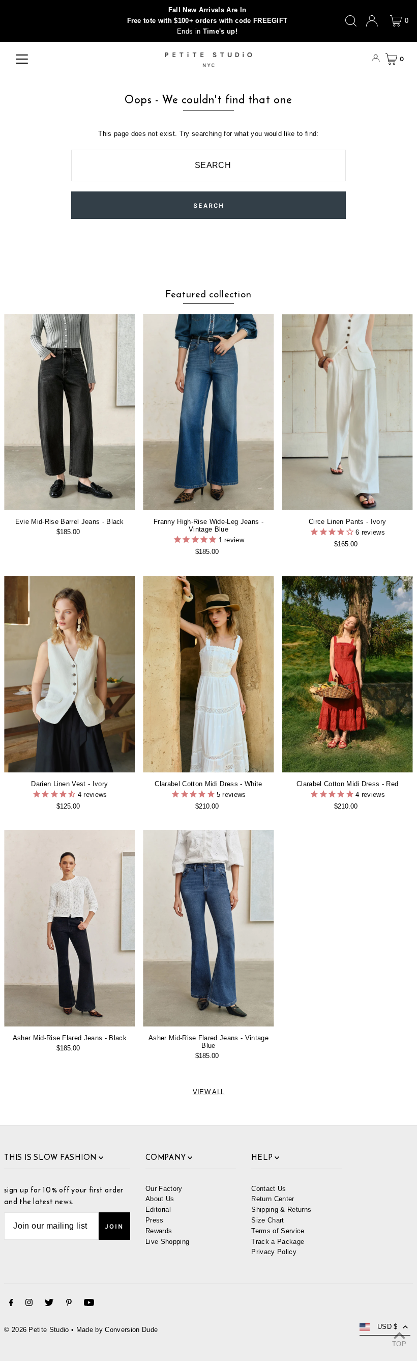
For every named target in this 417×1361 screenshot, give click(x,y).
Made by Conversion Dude (117, 1330)
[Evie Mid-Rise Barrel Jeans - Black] (69, 412)
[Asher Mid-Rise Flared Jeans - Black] (69, 928)
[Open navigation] (22, 59)
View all (209, 1092)
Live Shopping (167, 1241)
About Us (159, 1199)
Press (154, 1220)
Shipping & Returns (281, 1209)
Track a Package (277, 1241)
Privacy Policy (273, 1252)
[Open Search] (350, 20)
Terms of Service (277, 1231)
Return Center (272, 1199)
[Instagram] (29, 1304)
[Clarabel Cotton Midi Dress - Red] (347, 674)
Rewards (158, 1231)
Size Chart (267, 1220)
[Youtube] (89, 1304)
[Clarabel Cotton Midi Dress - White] (208, 674)
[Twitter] (49, 1304)
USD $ (387, 1326)
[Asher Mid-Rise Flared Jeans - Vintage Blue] (208, 928)
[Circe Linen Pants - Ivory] (347, 412)
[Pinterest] (69, 1304)
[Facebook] (11, 1304)
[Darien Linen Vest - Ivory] (69, 674)
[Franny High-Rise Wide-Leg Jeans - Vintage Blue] (208, 412)
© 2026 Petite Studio (36, 1330)
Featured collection (208, 294)
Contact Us (268, 1188)
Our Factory (164, 1188)
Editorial (158, 1209)
